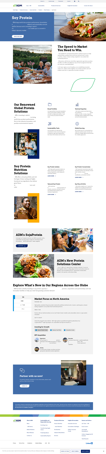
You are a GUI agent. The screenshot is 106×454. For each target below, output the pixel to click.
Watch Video (17, 36)
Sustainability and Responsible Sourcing (46, 421)
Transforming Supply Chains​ (45, 429)
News (28, 423)
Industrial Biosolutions (59, 432)
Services (56, 435)
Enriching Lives (44, 425)
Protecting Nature (45, 432)
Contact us (29, 435)
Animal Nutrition (58, 426)
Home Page (15, 10)
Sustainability (41, 5)
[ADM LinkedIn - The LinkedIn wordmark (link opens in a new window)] (89, 443)
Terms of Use (21, 443)
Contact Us (24, 386)
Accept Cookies (85, 451)
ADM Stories (30, 426)
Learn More (21, 245)
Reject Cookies (75, 451)
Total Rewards (85, 438)
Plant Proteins (47, 10)
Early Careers (85, 426)
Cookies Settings (38, 443)
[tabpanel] (62, 343)
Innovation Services (72, 423)
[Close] (103, 451)
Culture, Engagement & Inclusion (87, 435)
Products (40, 10)
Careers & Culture (88, 5)
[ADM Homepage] (17, 6)
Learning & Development (85, 430)
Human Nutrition (33, 10)
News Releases (30, 432)
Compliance (29, 443)
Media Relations (30, 429)
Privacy (14, 443)
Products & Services (55, 5)
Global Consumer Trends (72, 430)
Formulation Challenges (73, 426)
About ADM (28, 5)
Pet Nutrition (57, 429)
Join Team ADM (85, 423)
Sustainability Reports (46, 435)
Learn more (51, 176)
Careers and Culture (86, 420)
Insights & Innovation (72, 5)
